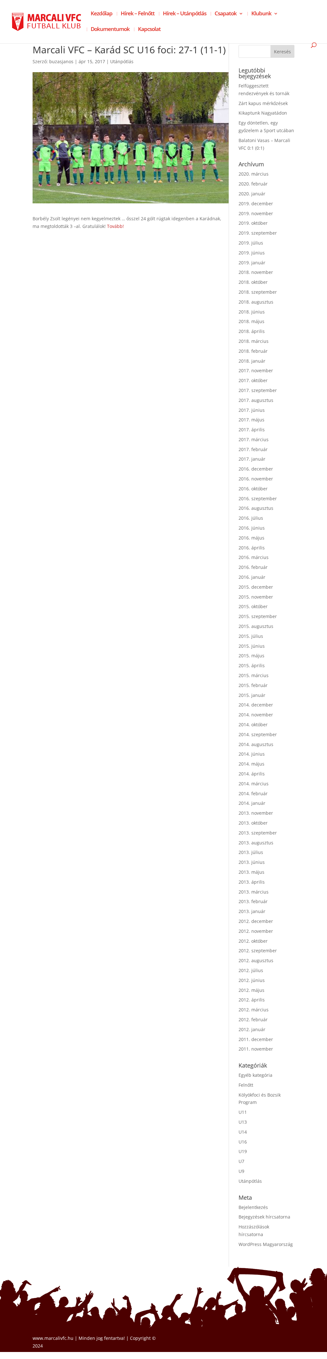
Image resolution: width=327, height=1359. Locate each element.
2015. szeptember (258, 616)
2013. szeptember (258, 833)
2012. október (253, 941)
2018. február (253, 351)
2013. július (251, 852)
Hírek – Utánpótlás (184, 14)
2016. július (251, 518)
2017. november (256, 370)
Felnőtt (246, 1085)
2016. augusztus (256, 508)
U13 (243, 1122)
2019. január (252, 263)
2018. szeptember (258, 292)
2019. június (252, 253)
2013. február (253, 901)
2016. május (251, 538)
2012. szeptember (258, 951)
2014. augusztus (256, 744)
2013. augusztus (256, 843)
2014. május (251, 764)
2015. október (253, 606)
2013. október (253, 823)
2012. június (252, 980)
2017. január (252, 459)
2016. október (253, 489)
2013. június (252, 862)
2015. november (256, 597)
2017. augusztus (256, 400)
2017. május (251, 420)
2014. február (253, 793)
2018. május (251, 321)
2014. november (256, 715)
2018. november (256, 272)
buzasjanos (61, 61)
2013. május (251, 872)
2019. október (253, 223)
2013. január (252, 911)
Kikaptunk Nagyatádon (263, 113)
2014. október (253, 724)
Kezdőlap (101, 14)
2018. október (253, 282)
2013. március (254, 892)
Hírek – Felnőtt (138, 14)
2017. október (253, 380)
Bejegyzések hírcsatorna (264, 1217)
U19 (243, 1151)
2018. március (254, 341)
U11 (243, 1112)
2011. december (256, 1039)
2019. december (256, 203)
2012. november (256, 931)
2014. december (256, 705)
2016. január (252, 577)
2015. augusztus (256, 626)
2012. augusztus (256, 960)
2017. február (253, 449)
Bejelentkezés (253, 1207)
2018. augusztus (256, 302)
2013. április (252, 882)
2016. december (256, 469)
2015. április (252, 665)
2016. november (256, 479)
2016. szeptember (258, 498)
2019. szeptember (258, 233)
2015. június (252, 646)
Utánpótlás (121, 61)
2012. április (252, 1000)
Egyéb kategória (255, 1075)
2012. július (251, 970)
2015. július (251, 636)
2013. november (256, 813)
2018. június (252, 312)
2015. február (253, 685)
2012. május (251, 990)
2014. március (254, 784)
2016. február (253, 567)
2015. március (254, 675)
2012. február (253, 1019)
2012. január (252, 1029)
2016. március (254, 557)
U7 (241, 1161)
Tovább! (115, 226)
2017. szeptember (258, 390)
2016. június (252, 528)
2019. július (251, 243)
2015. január (252, 695)
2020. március (254, 174)
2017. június (252, 410)
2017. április (252, 430)
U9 (241, 1171)
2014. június (252, 754)
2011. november (256, 1049)
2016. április (252, 548)
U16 (243, 1142)
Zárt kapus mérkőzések (263, 103)
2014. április (252, 774)
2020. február (253, 184)
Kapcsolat (149, 30)
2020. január (252, 194)
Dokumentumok (110, 30)
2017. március (254, 439)
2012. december (256, 921)
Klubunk (261, 14)
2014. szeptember (258, 734)
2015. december (256, 587)
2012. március (254, 1010)
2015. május (251, 656)
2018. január (252, 361)
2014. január (252, 803)
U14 (243, 1132)
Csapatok (226, 14)
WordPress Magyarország (266, 1244)
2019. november (256, 213)
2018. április (252, 331)
